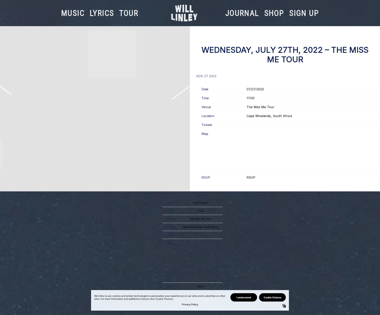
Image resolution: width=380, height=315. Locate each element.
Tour (128, 13)
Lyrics (102, 13)
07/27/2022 (255, 89)
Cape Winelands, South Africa (269, 116)
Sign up (304, 13)
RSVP (251, 177)
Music (73, 13)
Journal (242, 13)
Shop (274, 13)
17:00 (251, 98)
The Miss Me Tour (260, 107)
